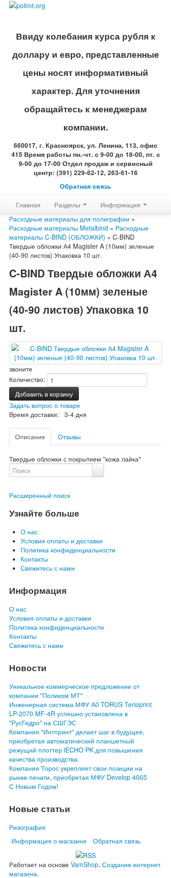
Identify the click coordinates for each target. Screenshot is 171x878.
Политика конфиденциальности (68, 549)
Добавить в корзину (44, 393)
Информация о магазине (49, 840)
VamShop (84, 864)
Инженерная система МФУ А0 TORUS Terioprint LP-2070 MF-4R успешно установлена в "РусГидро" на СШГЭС (80, 713)
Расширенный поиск (39, 495)
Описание (30, 436)
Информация (121, 204)
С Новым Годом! (33, 786)
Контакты (34, 558)
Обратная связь (85, 186)
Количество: (27, 379)
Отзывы (69, 436)
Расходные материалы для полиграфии (69, 218)
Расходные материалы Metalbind (58, 227)
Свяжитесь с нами (48, 567)
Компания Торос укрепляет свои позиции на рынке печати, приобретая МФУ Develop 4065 (78, 772)
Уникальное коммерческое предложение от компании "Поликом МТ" (74, 691)
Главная (28, 204)
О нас (29, 531)
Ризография (27, 827)
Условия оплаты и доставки (62, 540)
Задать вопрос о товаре (44, 405)
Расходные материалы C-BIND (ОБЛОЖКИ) (79, 232)
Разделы (68, 204)
